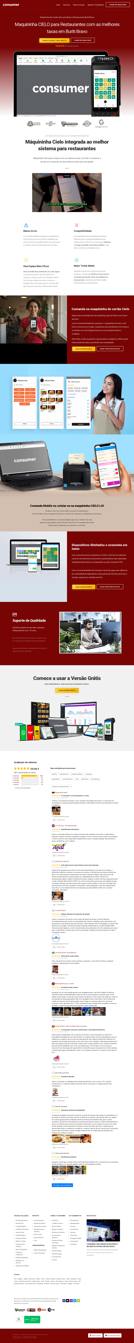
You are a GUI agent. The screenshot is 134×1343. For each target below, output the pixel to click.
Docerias (73, 1232)
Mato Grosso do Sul (25, 1281)
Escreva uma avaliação (22, 788)
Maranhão (74, 1279)
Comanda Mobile (76, 774)
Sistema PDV (20, 1223)
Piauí (66, 1281)
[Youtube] (67, 1300)
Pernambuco (60, 1281)
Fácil (77, 779)
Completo (88, 774)
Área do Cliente (56, 1226)
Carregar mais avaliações (62, 1185)
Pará (42, 1281)
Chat (35, 1240)
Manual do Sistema (39, 1223)
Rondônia (40, 1283)
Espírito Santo (61, 1279)
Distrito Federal (50, 1279)
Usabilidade (55, 779)
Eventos (54, 1260)
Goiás (68, 1279)
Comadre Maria (60, 910)
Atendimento (64, 774)
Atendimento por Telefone (39, 1230)
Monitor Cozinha (21, 1241)
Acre (15, 1279)
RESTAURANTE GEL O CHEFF (64, 984)
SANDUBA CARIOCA (62, 861)
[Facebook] (64, 1300)
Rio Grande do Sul (30, 1283)
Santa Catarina (54, 1283)
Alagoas (20, 1279)
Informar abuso (61, 819)
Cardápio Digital (20, 1235)
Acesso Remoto (38, 1237)
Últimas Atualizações (40, 1250)
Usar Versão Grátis (114, 1335)
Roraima (46, 1283)
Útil (54, 820)
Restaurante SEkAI (61, 792)
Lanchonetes (74, 1229)
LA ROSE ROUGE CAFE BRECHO (65, 953)
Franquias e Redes (75, 1238)
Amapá (26, 1279)
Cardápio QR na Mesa (22, 1229)
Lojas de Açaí (74, 1241)
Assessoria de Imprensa (56, 1236)
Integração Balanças (22, 1257)
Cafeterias (73, 1244)
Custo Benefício (67, 779)
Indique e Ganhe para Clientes (58, 1247)
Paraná (53, 1281)
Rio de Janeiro (73, 1281)
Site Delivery (95, 779)
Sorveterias (73, 1235)
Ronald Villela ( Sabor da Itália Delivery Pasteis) (71, 1026)
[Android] (78, 1300)
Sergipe (69, 1283)
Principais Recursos (22, 1220)
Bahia (38, 1279)
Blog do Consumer (57, 1229)
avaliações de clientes (71, 46)
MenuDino (84, 779)
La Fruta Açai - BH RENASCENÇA (66, 826)
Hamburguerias (74, 1223)
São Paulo (63, 1283)
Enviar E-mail (37, 1234)
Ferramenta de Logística (20, 1245)
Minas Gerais (36, 1281)
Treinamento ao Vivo (40, 1226)
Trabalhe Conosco (57, 1223)
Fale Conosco (96, 1335)
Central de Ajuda (39, 1220)
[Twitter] (74, 1300)
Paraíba (47, 1281)
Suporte (54, 774)
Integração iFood (21, 1238)
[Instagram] (71, 1300)
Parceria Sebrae (57, 1251)
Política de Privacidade (29, 1337)
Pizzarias (73, 1226)
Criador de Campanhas (19, 1253)
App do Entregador (21, 1249)
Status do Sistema (39, 1253)
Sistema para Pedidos (22, 1266)
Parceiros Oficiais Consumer (57, 1241)
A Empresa (55, 1220)
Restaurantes (74, 1220)
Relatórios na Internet (20, 1262)
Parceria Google (57, 1254)
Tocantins (76, 1283)
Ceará (43, 1279)
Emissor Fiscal (20, 1232)
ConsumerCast (56, 1257)
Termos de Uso (17, 1337)
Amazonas (32, 1279)
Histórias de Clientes (58, 1232)
